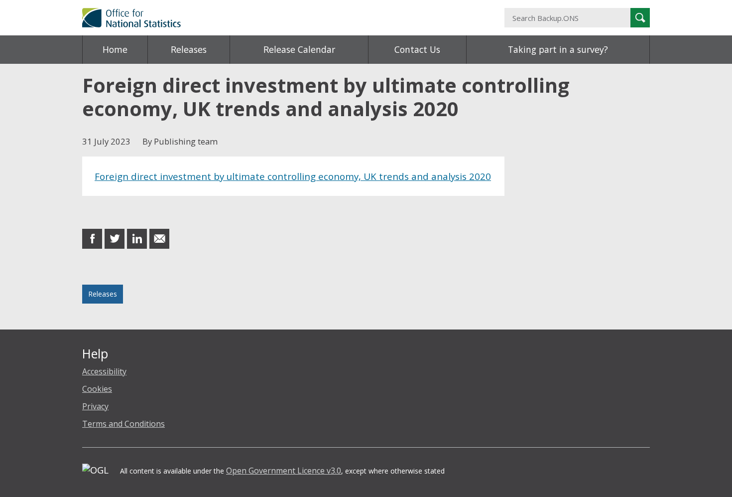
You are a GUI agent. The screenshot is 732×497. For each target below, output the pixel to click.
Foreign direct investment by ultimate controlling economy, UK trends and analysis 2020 (293, 176)
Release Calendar (299, 49)
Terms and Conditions (123, 423)
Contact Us (417, 49)
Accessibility (104, 371)
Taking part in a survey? (558, 49)
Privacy (95, 406)
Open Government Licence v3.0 (283, 470)
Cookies (97, 388)
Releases (189, 49)
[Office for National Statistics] (269, 17)
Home (115, 49)
